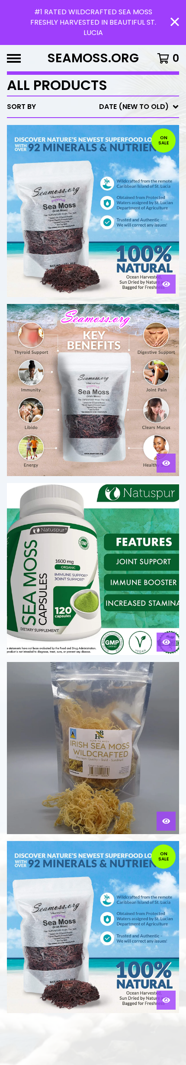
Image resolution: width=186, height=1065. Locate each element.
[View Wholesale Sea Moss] (93, 390)
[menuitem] (93, 106)
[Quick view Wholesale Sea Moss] (166, 463)
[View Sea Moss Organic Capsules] (93, 569)
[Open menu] (14, 58)
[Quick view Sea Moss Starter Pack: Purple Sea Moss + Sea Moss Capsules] (166, 284)
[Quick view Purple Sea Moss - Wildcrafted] (166, 1000)
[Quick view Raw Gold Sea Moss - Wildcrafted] (166, 821)
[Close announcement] (174, 23)
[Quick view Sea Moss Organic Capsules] (166, 642)
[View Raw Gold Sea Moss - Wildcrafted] (93, 748)
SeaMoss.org (93, 58)
